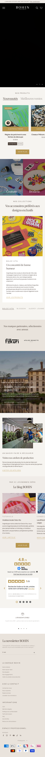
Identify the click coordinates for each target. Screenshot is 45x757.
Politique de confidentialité (9, 711)
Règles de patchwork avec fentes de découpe (15, 135)
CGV (3, 706)
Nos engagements (7, 674)
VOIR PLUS (22, 152)
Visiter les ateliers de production (11, 677)
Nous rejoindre (6, 690)
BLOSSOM (21, 309)
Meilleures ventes (31, 98)
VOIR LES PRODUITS (14, 297)
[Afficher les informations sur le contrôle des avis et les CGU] (37, 572)
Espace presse (6, 693)
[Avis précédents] (4, 588)
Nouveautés (10, 98)
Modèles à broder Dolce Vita (11, 520)
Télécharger (11, 82)
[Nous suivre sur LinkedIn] (21, 735)
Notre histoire (6, 667)
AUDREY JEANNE (37, 309)
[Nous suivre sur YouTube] (14, 735)
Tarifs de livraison (7, 714)
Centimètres (12, 144)
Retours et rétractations (9, 721)
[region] (22, 45)
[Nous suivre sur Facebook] (3, 735)
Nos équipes (5, 672)
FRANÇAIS (21, 740)
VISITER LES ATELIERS (11, 470)
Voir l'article (8, 537)
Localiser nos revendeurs (9, 695)
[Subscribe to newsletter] (34, 652)
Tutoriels (7, 516)
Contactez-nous (7, 688)
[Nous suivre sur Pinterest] (10, 735)
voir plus (22, 545)
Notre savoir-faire (7, 669)
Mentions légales (7, 709)
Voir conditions (35, 1)
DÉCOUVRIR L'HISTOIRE (14, 402)
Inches (20, 144)
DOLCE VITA (8, 309)
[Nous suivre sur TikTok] (17, 735)
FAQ (3, 716)
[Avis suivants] (40, 588)
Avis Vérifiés (5, 719)
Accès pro (5, 732)
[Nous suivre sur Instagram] (7, 735)
